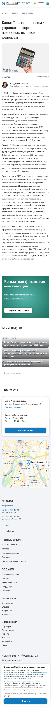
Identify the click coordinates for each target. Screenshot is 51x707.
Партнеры (6, 626)
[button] (39, 3)
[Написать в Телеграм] (20, 3)
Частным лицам (11, 539)
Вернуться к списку (12, 373)
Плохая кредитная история (14, 561)
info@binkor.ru (8, 506)
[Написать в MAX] (29, 3)
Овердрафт (7, 587)
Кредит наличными (10, 545)
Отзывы (5, 607)
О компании (9, 598)
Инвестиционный (9, 582)
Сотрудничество (9, 630)
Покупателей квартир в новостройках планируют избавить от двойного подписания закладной (25, 353)
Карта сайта (7, 641)
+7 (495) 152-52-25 (10, 517)
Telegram (10, 531)
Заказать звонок (25, 430)
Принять (25, 701)
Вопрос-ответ (8, 611)
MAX (8, 525)
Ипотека (5, 549)
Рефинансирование (10, 553)
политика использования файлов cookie (17, 679)
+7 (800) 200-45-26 (10, 510)
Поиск (4, 645)
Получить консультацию (18, 310)
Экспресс (6, 591)
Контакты (7, 501)
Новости (5, 634)
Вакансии (6, 638)
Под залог (6, 557)
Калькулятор (7, 603)
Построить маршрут (14, 407)
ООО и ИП (8, 569)
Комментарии (43, 77)
